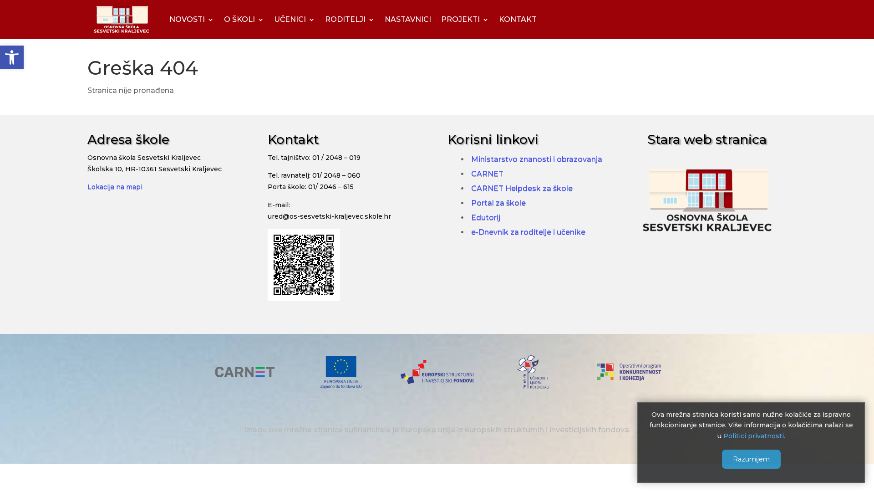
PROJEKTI (460, 19)
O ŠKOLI (239, 19)
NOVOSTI (187, 19)
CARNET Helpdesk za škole (522, 188)
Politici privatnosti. (754, 436)
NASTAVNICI (408, 19)
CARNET (487, 173)
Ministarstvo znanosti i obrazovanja (536, 159)
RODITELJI (345, 19)
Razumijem (751, 459)
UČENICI (290, 19)
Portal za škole (498, 203)
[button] (12, 57)
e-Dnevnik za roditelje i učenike (528, 232)
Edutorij (485, 217)
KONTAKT (518, 19)
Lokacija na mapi (114, 187)
